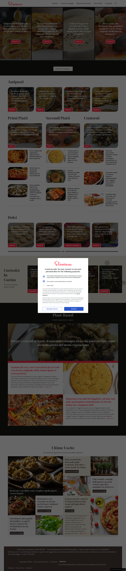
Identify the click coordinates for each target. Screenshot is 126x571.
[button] (63, 285)
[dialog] (63, 285)
